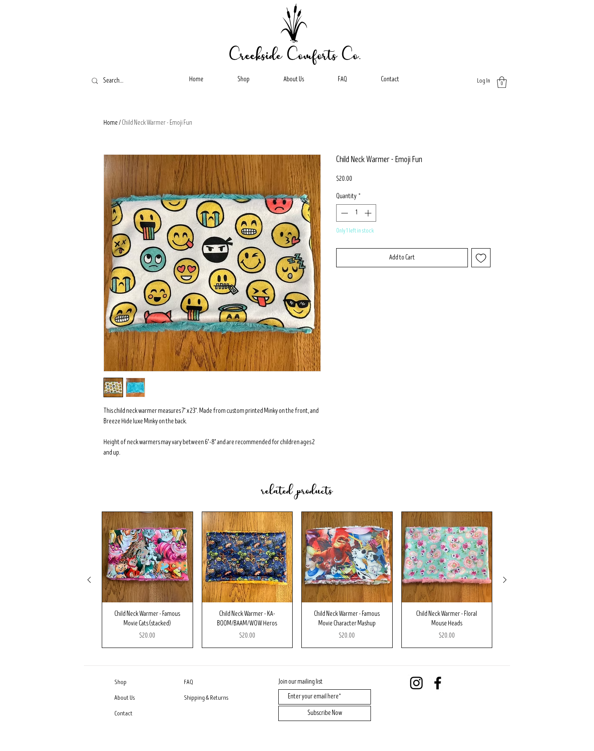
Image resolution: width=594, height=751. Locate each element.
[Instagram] (416, 683)
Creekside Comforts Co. (295, 54)
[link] (502, 82)
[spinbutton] (356, 213)
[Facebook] (437, 683)
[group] (297, 579)
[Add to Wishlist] (481, 257)
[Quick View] (147, 557)
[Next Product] (505, 580)
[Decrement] (343, 213)
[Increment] (369, 213)
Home (110, 123)
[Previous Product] (89, 580)
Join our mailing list (300, 681)
